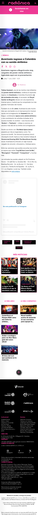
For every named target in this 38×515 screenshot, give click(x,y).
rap (4, 284)
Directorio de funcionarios (27, 429)
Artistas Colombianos (28, 313)
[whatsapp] (10, 66)
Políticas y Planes (6, 426)
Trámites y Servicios (25, 427)
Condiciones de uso (6, 459)
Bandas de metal (7, 242)
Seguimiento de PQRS (13, 475)
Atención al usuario (25, 419)
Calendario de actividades (27, 422)
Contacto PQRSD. (9, 471)
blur (4, 266)
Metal (18, 241)
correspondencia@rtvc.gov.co (10, 469)
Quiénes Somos (5, 419)
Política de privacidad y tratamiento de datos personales (17, 457)
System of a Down (27, 266)
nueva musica (26, 284)
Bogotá (20, 247)
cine (4, 333)
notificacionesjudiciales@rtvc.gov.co (11, 484)
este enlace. (16, 171)
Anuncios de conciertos (28, 242)
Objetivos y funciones (7, 422)
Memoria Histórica (8, 353)
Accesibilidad (5, 460)
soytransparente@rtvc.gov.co (9, 488)
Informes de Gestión (7, 427)
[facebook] (2, 66)
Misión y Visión (5, 421)
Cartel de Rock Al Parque (10, 313)
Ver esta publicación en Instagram (14, 206)
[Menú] (3, 3)
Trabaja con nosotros (26, 421)
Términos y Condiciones (26, 432)
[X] (6, 66)
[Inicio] (19, 2)
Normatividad (5, 424)
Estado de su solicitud (26, 430)
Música (6, 55)
